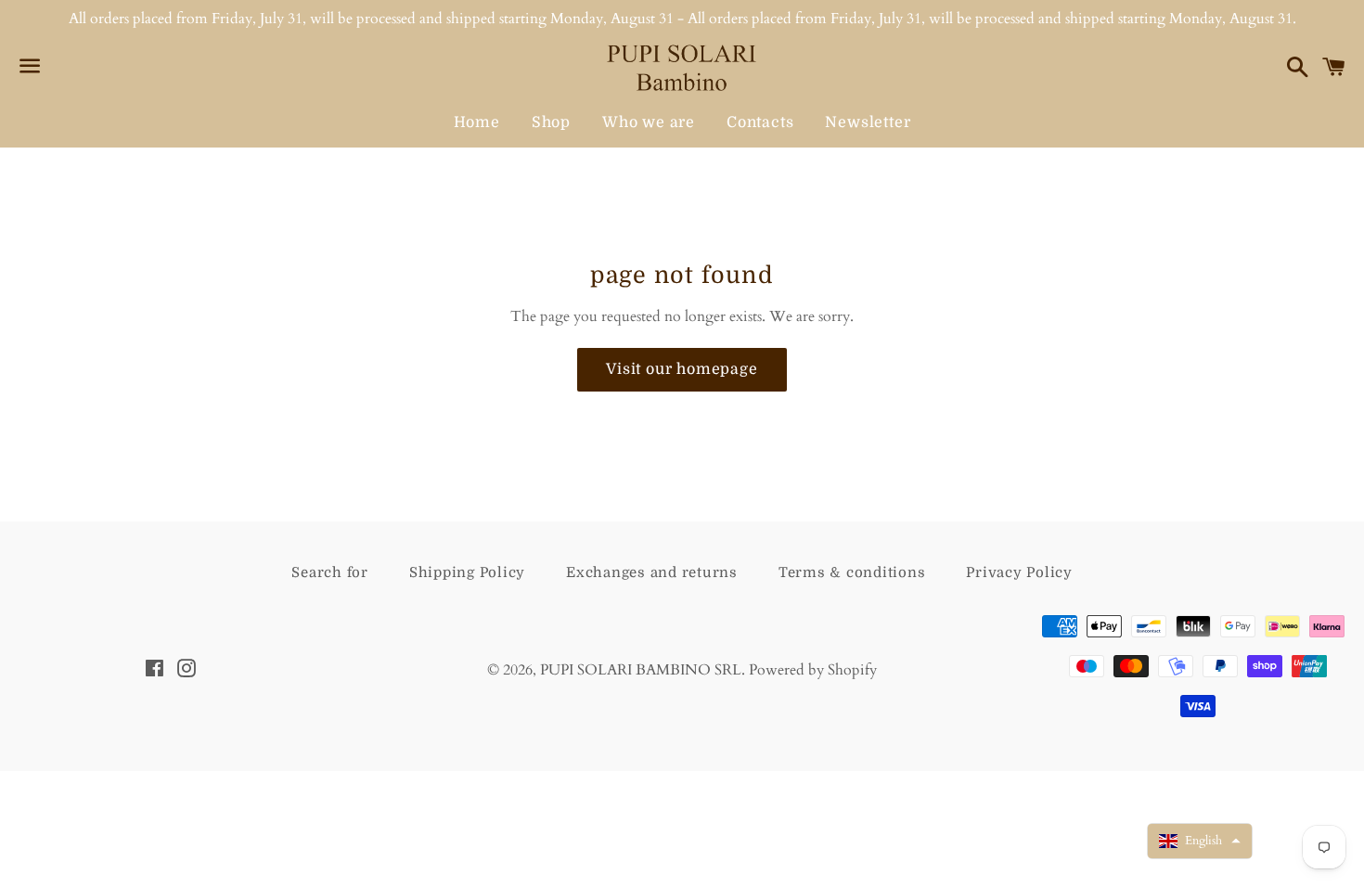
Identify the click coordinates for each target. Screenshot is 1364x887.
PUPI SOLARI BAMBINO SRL (640, 670)
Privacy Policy (1019, 572)
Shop (551, 122)
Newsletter (867, 122)
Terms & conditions (852, 572)
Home (477, 122)
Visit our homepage (681, 369)
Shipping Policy (467, 572)
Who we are (648, 122)
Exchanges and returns (652, 572)
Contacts (760, 122)
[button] (1200, 841)
